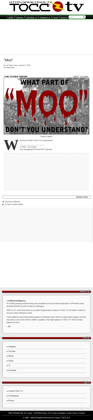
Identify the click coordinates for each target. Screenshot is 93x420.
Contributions (13, 396)
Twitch (10, 361)
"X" (9, 365)
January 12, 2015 (24, 65)
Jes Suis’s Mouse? (12, 202)
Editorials (19, 17)
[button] (84, 17)
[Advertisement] (46, 37)
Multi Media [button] (30, 17)
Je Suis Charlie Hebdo (14, 204)
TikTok (10, 356)
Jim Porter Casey (11, 65)
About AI (64, 17)
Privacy (11, 400)
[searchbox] (77, 17)
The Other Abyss (9, 67)
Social (55, 17)
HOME (10, 17)
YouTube (11, 351)
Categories (44, 17)
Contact (82, 413)
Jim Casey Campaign (56, 413)
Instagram (12, 347)
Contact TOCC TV (15, 391)
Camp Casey (72, 413)
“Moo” (8, 60)
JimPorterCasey (40, 413)
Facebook (12, 370)
